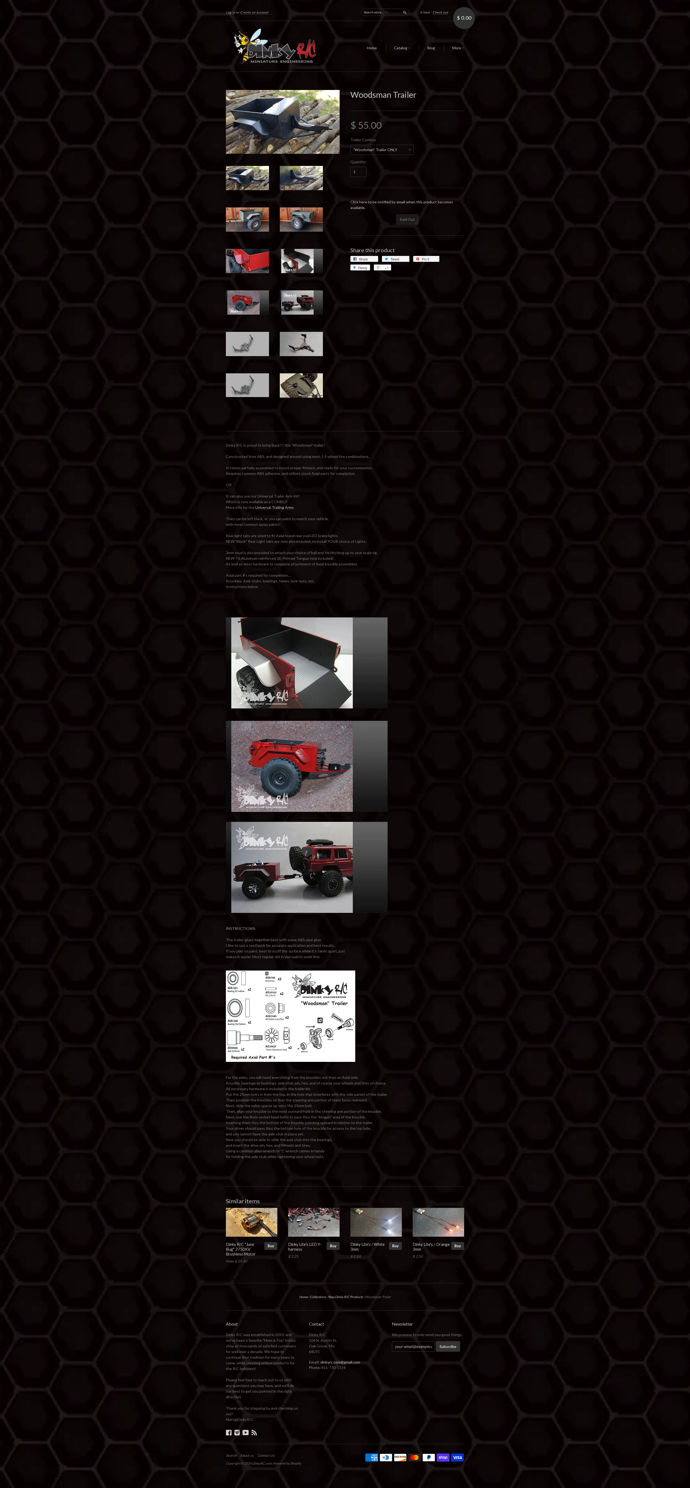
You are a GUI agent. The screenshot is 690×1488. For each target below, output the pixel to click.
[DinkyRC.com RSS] (254, 1432)
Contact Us (265, 1455)
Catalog (401, 48)
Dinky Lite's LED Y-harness (305, 1246)
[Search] (404, 12)
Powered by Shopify (287, 1463)
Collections (318, 1297)
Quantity (358, 162)
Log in (230, 12)
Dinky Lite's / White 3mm (367, 1246)
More (457, 48)
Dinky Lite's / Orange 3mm (431, 1246)
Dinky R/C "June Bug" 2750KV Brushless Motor (241, 1249)
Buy (271, 1246)
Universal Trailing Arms (274, 507)
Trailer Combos (363, 139)
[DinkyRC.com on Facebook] (229, 1432)
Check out (440, 12)
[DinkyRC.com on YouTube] (246, 1432)
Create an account (254, 12)
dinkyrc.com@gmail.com (340, 1362)
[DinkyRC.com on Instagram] (237, 1432)
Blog (431, 48)
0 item (425, 12)
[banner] (275, 46)
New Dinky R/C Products (345, 1297)
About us (247, 1455)
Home (372, 48)
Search (231, 1455)
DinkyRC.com (262, 1463)
